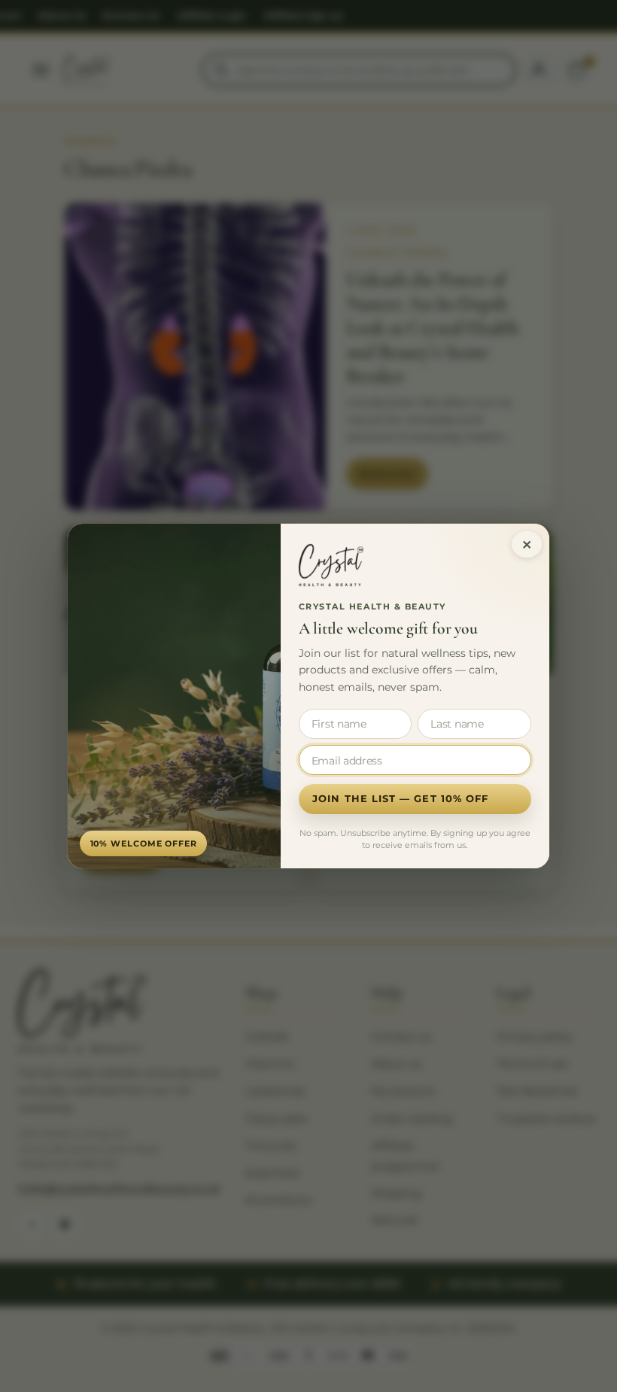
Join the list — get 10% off (400, 798)
